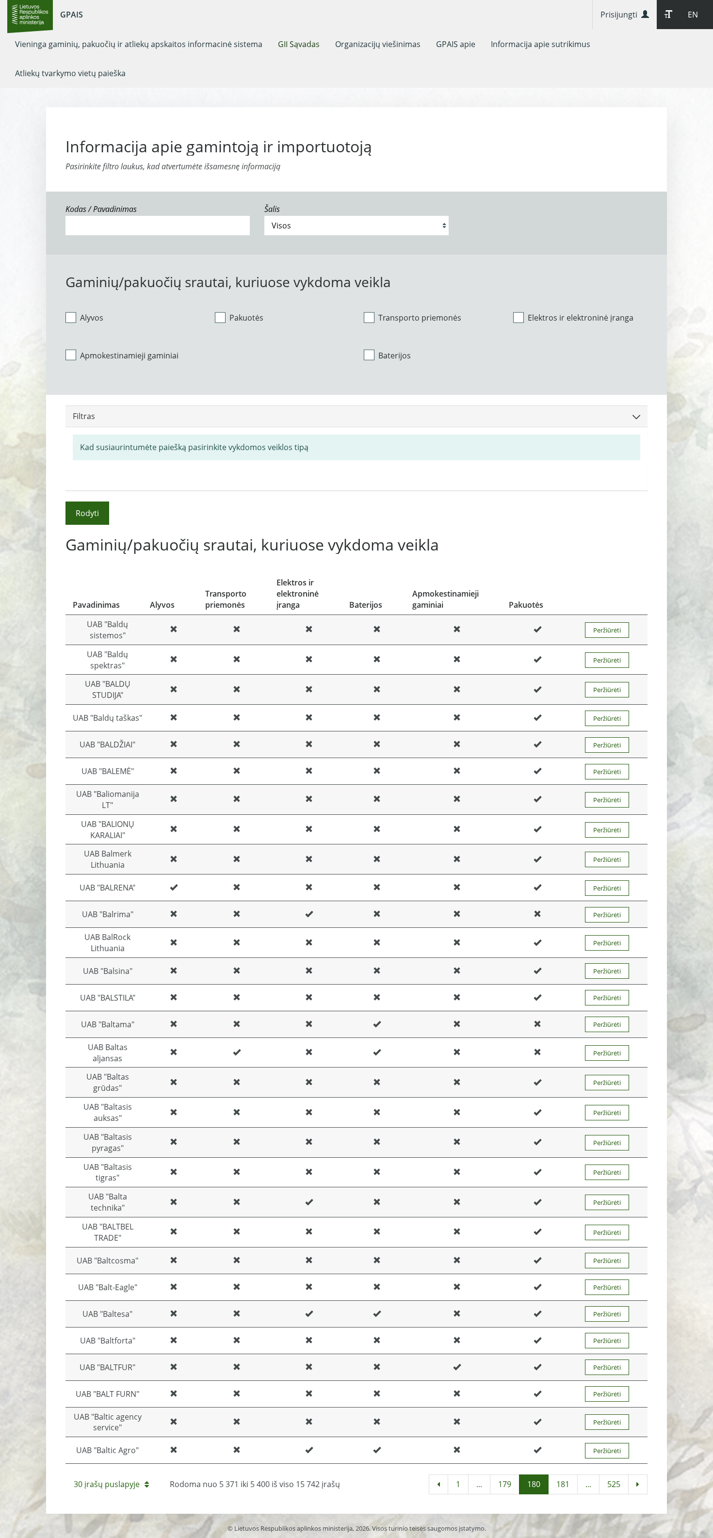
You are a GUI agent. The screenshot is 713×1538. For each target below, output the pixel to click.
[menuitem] (138, 44)
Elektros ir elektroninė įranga (580, 317)
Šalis (272, 209)
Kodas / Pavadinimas (101, 209)
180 (533, 1484)
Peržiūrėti (607, 630)
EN (693, 14)
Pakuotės (246, 317)
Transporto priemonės (419, 317)
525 (613, 1484)
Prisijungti (620, 14)
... (479, 1484)
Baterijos (394, 355)
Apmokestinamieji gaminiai (129, 355)
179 (504, 1484)
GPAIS (71, 14)
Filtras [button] (84, 416)
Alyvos (91, 317)
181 (562, 1484)
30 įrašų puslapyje (107, 1484)
